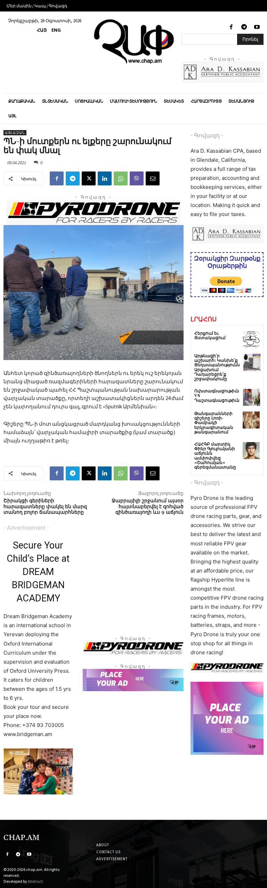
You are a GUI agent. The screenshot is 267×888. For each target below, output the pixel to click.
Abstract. (36, 881)
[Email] (153, 178)
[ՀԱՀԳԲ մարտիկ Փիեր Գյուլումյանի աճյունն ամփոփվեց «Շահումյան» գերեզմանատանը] (251, 450)
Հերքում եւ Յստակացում (210, 336)
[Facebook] (231, 27)
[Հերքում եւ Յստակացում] (251, 339)
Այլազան (15, 132)
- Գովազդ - (207, 135)
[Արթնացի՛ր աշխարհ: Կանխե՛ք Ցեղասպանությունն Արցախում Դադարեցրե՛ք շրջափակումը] (251, 362)
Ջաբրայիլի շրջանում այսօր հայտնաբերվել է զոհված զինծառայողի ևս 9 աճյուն (148, 507)
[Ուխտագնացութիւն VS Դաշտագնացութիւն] (251, 397)
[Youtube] (257, 27)
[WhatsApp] (121, 178)
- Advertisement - (26, 527)
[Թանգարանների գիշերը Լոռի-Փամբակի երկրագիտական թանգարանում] (251, 420)
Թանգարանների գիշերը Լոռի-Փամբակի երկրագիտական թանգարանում (213, 423)
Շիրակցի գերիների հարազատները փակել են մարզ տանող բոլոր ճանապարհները (45, 507)
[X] (89, 178)
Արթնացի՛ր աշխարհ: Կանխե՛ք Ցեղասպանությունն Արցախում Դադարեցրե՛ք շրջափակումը (217, 367)
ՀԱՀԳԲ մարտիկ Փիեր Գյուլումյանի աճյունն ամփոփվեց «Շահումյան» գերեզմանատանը (215, 456)
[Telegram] (244, 27)
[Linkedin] (105, 178)
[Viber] (137, 178)
